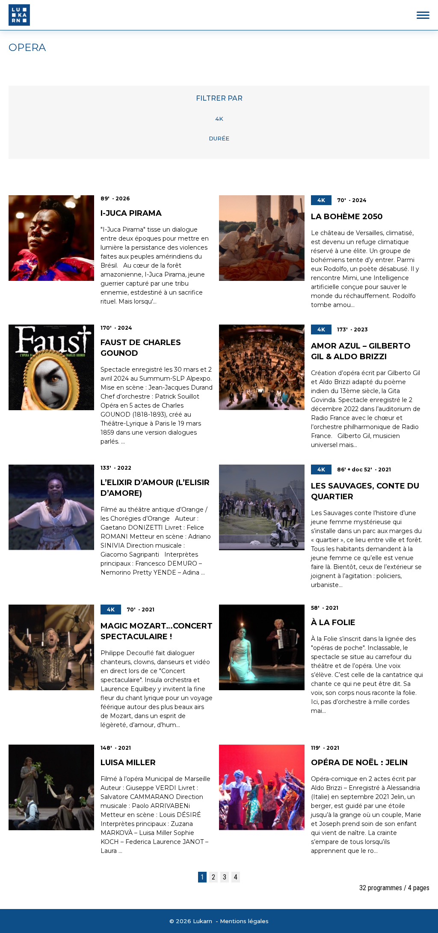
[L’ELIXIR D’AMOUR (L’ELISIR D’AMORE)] (51, 507)
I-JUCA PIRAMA (131, 213)
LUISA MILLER (128, 762)
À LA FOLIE (333, 622)
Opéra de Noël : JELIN (359, 762)
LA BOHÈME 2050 (347, 216)
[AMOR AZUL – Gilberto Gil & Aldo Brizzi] (262, 367)
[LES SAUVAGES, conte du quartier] (262, 507)
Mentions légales (244, 921)
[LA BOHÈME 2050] (262, 238)
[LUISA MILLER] (51, 787)
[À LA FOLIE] (262, 647)
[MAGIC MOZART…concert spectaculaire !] (51, 647)
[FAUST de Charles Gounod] (51, 367)
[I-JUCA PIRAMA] (51, 238)
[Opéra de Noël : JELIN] (262, 787)
